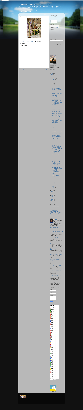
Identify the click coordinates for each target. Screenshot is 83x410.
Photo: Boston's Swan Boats (56, 167)
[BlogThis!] (37, 41)
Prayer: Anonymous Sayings (56, 88)
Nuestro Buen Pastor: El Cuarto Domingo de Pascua (56, 171)
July (52, 83)
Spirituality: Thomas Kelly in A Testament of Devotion (56, 154)
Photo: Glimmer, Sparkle (55, 152)
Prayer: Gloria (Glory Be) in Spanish (55, 265)
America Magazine (53, 209)
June (53, 84)
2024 (52, 73)
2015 (52, 196)
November (53, 78)
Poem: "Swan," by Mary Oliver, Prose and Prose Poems (56, 147)
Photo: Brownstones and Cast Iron (57, 116)
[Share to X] (38, 41)
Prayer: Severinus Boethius (56, 135)
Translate (57, 27)
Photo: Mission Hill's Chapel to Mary (57, 96)
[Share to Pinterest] (40, 41)
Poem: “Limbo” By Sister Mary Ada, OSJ (56, 254)
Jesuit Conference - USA (54, 211)
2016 (52, 195)
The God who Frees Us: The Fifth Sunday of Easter (57, 149)
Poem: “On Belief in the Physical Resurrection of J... (57, 114)
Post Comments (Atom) (27, 71)
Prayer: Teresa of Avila (55, 115)
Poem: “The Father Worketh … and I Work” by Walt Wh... (57, 158)
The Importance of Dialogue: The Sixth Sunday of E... (57, 125)
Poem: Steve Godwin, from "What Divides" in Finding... (57, 143)
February (53, 186)
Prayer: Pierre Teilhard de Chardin (57, 163)
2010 (52, 203)
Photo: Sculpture (54, 104)
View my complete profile (54, 227)
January (53, 187)
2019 (52, 191)
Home (34, 69)
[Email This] (37, 41)
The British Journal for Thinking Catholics (56, 213)
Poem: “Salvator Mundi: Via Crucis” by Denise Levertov (57, 138)
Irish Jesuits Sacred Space (54, 210)
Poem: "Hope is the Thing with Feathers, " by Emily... (56, 175)
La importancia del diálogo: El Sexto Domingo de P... (57, 127)
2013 (52, 199)
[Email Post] (35, 41)
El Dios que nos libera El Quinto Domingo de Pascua (56, 151)
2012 (52, 200)
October (53, 79)
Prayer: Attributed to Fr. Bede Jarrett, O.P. (56, 270)
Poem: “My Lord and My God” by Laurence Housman (57, 94)
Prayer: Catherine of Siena (56, 99)
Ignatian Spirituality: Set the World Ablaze (34, 4)
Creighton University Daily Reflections (56, 212)
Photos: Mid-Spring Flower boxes (57, 136)
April (53, 183)
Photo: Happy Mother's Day (56, 160)
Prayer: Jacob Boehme (55, 123)
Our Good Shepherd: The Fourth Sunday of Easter (57, 169)
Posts (52, 20)
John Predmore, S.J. (57, 219)
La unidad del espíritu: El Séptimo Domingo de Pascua (57, 103)
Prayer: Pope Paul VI (55, 90)
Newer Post (22, 69)
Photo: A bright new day (55, 176)
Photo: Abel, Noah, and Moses (56, 89)
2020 (52, 190)
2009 (52, 204)
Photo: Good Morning (55, 122)
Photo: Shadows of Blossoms (56, 164)
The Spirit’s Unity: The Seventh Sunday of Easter (56, 101)
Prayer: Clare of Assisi (55, 95)
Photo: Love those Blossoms (56, 145)
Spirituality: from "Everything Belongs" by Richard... (56, 162)
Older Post (46, 69)
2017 (52, 194)
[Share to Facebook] (39, 41)
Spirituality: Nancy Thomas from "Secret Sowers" (56, 109)
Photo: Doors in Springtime (56, 119)
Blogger (47, 402)
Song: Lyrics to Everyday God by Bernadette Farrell (55, 249)
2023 (52, 74)
